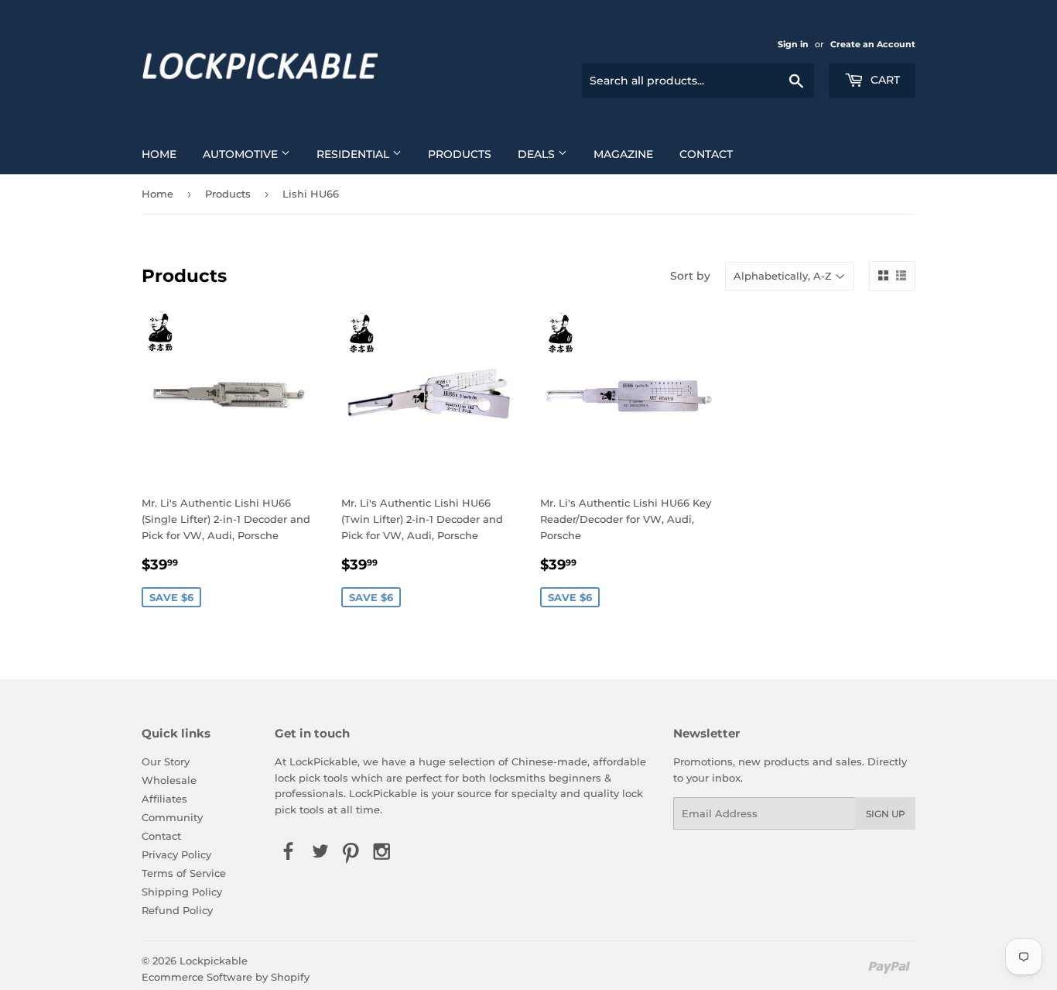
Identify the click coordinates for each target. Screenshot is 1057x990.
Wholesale (169, 780)
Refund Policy (177, 910)
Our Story (166, 761)
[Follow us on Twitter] (320, 852)
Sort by (690, 276)
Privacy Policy (176, 854)
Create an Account (872, 44)
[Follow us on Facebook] (289, 852)
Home (159, 154)
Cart (883, 80)
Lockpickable (214, 960)
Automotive (242, 154)
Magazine (623, 154)
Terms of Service (184, 873)
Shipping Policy (182, 891)
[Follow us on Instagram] (382, 852)
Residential (354, 154)
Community (172, 817)
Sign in (793, 44)
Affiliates (164, 798)
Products (459, 154)
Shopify (290, 977)
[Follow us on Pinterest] (350, 852)
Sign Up (885, 814)
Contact (706, 154)
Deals (538, 154)
